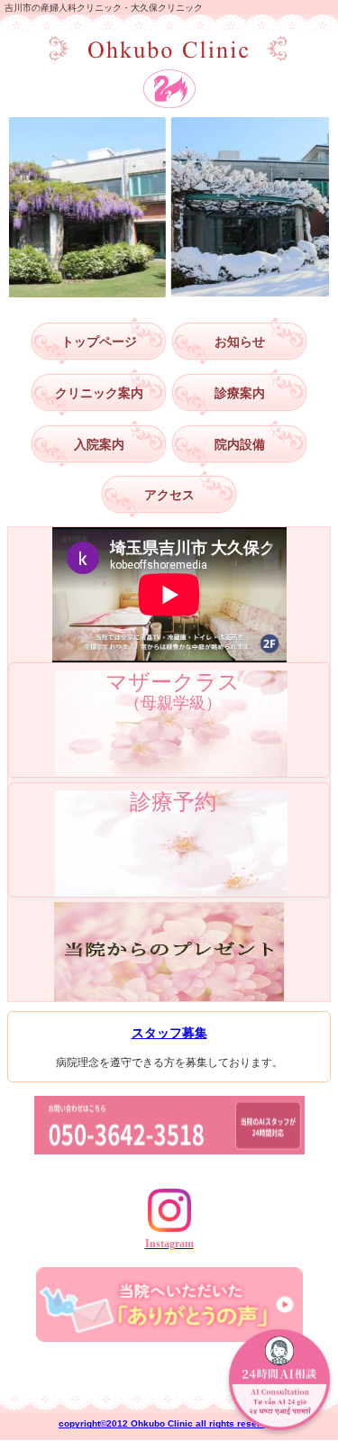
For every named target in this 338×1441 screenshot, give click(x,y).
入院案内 (99, 444)
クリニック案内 (99, 393)
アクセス (169, 495)
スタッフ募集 (169, 1033)
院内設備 (240, 444)
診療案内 (240, 393)
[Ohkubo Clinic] (169, 49)
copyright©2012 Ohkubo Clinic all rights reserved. (169, 1423)
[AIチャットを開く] (279, 1382)
